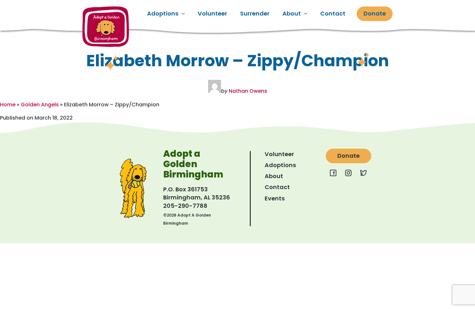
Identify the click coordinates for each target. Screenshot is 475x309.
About (291, 13)
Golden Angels (40, 104)
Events (275, 198)
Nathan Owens (248, 91)
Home (8, 104)
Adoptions (162, 13)
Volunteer (212, 13)
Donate (375, 13)
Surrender (254, 13)
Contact (332, 13)
